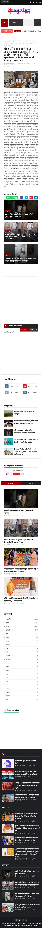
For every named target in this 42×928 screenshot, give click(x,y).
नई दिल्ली (8, 630)
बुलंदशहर (8, 692)
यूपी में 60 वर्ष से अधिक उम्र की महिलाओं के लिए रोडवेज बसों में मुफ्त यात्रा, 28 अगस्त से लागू (27, 828)
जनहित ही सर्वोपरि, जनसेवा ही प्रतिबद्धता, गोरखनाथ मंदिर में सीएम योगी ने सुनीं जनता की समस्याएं (26, 816)
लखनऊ (7, 623)
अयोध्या (7, 663)
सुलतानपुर (7, 66)
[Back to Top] (26, 920)
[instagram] (40, 2)
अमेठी (7, 634)
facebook (33, 329)
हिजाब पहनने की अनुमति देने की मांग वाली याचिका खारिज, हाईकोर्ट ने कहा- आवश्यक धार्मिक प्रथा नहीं (25, 451)
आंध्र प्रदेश (8, 674)
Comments (31, 483)
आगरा (7, 677)
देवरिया (7, 666)
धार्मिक (7, 652)
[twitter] (33, 2)
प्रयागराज (8, 645)
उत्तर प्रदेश (8, 619)
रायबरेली (7, 637)
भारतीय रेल (8, 659)
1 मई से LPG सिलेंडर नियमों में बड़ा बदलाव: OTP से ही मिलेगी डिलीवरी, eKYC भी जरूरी (27, 785)
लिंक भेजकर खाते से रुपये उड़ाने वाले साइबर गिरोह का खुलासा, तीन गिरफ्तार (20, 259)
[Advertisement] (21, 300)
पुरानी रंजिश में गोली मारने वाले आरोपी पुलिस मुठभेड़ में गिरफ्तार (19, 215)
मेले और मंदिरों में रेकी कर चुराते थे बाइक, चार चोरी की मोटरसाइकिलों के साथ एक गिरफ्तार (20, 236)
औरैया (7, 681)
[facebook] (30, 2)
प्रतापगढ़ (8, 655)
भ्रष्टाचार (8, 696)
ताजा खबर (10, 483)
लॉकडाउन (8, 641)
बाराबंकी (7, 688)
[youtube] (36, 2)
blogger (24, 329)
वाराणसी (7, 648)
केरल (7, 685)
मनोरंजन (7, 670)
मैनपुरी (7, 699)
